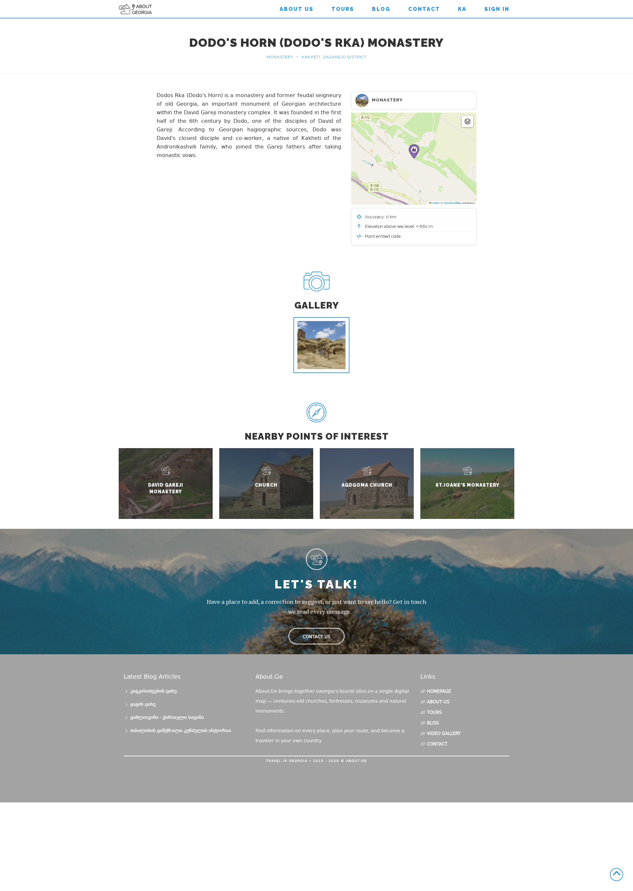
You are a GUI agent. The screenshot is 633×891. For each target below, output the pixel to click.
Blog (381, 9)
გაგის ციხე (143, 704)
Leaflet (435, 202)
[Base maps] (467, 121)
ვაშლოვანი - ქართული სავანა (167, 718)
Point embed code (382, 236)
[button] (413, 151)
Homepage (439, 691)
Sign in (496, 9)
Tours (342, 9)
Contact (424, 9)
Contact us (316, 636)
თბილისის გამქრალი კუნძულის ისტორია (180, 731)
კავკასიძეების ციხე (153, 691)
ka (462, 9)
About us (297, 9)
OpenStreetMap (452, 202)
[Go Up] (616, 874)
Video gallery (444, 734)
